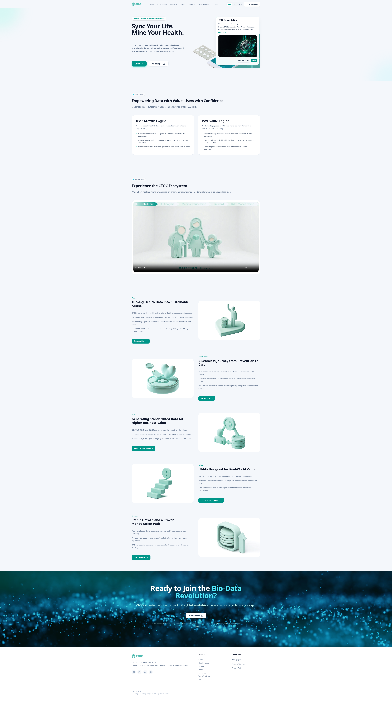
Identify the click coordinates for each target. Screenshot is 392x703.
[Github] (139, 672)
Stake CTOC (222, 33)
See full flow (205, 398)
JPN (240, 4)
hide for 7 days (243, 60)
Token (182, 4)
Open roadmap (140, 557)
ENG (229, 4)
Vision (151, 4)
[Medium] (145, 672)
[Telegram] (134, 672)
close (254, 60)
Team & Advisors (204, 4)
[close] (255, 20)
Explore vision (139, 341)
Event (216, 4)
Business (173, 4)
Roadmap (191, 4)
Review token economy (209, 500)
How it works (162, 4)
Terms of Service (238, 664)
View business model (142, 448)
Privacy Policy (237, 668)
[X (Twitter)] (151, 672)
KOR (235, 4)
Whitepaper (253, 4)
